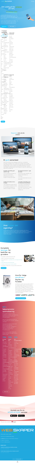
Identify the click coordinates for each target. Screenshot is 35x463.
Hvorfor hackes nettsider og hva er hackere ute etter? (10, 451)
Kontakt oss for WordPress (20, 298)
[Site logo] (6, 1)
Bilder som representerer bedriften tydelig (7, 258)
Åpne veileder (12, 26)
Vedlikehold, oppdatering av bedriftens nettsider (9, 447)
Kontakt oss (4, 26)
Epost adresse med (4, 259)
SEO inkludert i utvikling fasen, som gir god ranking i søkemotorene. (11, 265)
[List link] (17, 440)
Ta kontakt (2, 108)
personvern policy (10, 436)
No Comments (7, 448)
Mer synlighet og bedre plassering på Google (8, 256)
